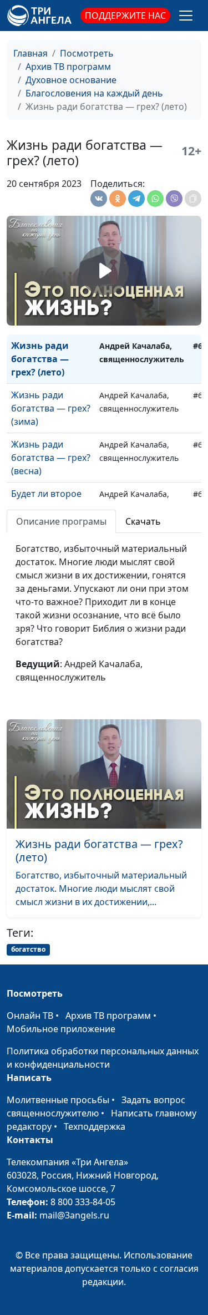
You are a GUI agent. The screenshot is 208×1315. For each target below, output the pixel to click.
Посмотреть (87, 53)
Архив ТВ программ (68, 66)
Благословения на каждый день (94, 93)
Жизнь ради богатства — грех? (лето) (40, 358)
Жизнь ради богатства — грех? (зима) (50, 408)
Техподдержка (94, 1126)
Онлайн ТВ (30, 1015)
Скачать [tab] (143, 521)
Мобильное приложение (61, 1029)
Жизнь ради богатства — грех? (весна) (50, 457)
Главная (30, 53)
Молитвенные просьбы (58, 1100)
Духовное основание (71, 80)
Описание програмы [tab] (61, 521)
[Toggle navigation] (185, 15)
